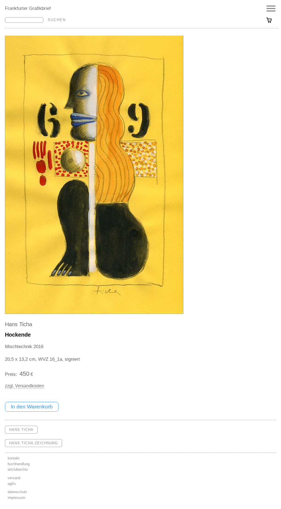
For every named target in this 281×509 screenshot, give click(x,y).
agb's (12, 484)
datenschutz (17, 492)
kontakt (13, 458)
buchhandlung (19, 464)
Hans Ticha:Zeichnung (33, 443)
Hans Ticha (18, 324)
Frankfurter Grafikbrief (28, 8)
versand (14, 478)
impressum (16, 498)
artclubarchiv (18, 469)
